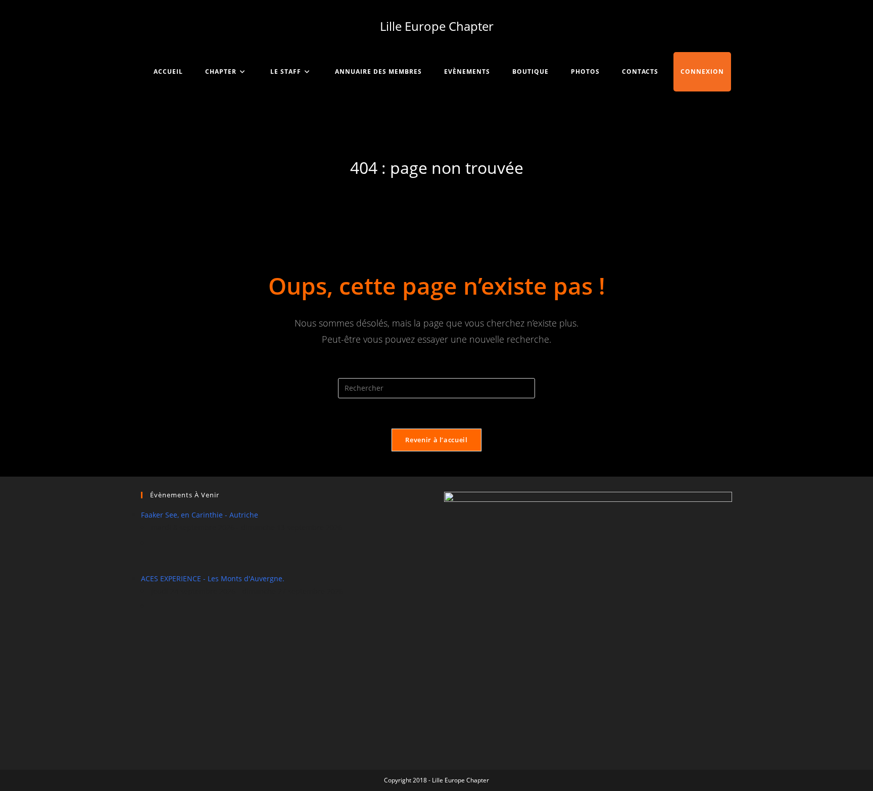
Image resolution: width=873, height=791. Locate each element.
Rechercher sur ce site (436, 371)
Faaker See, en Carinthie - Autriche (199, 515)
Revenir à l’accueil (436, 439)
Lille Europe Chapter (437, 26)
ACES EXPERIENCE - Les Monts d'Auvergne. (212, 578)
